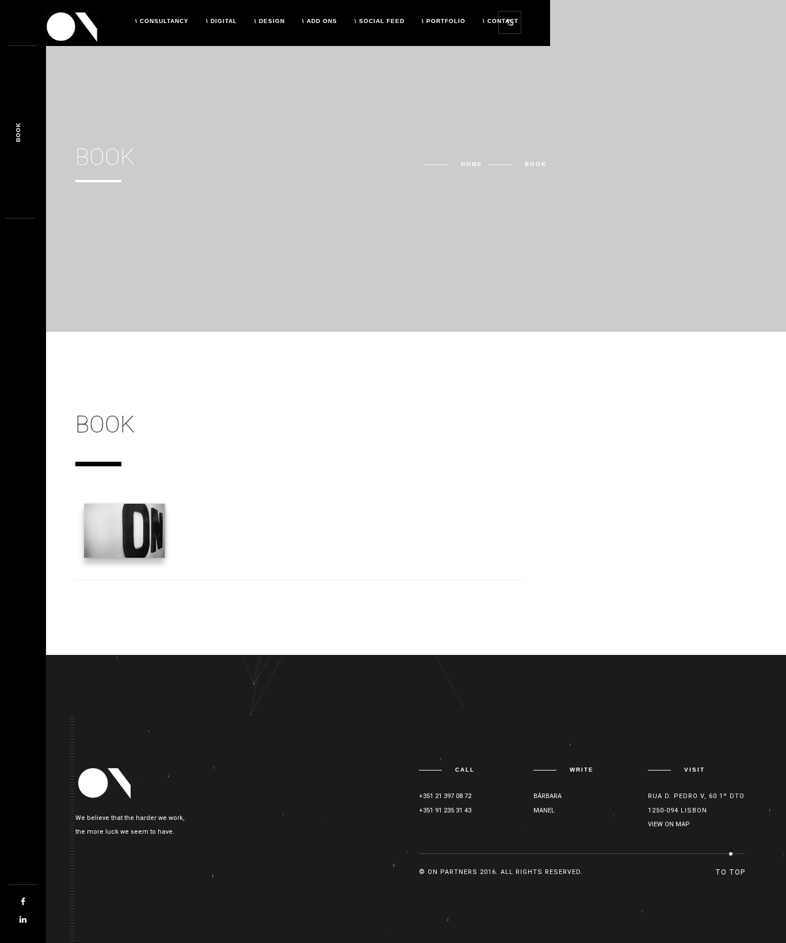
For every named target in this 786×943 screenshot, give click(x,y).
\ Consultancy (162, 21)
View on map (669, 824)
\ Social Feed (379, 21)
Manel (544, 810)
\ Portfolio (444, 21)
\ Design (269, 21)
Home (472, 164)
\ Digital (221, 21)
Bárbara (547, 796)
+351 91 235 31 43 (445, 810)
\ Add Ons (319, 21)
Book (18, 132)
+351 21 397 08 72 (445, 796)
